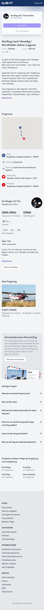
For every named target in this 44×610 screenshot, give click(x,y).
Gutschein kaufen (9, 532)
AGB (3, 588)
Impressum (6, 584)
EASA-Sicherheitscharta (12, 556)
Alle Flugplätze (8, 567)
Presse (4, 581)
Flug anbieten (7, 518)
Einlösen (5, 535)
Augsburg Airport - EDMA (27, 157)
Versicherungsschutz (10, 553)
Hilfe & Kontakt (8, 577)
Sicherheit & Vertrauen (11, 549)
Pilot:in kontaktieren (11, 267)
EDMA (27, 212)
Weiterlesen (7, 98)
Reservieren (22, 25)
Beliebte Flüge (8, 522)
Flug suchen (7, 507)
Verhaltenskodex (9, 560)
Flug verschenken (22, 31)
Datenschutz (7, 592)
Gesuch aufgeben (9, 511)
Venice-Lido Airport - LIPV (26, 178)
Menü (39, 3)
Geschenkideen (8, 539)
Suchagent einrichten (11, 514)
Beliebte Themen (9, 563)
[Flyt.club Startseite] (7, 3)
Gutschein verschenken (15, 359)
